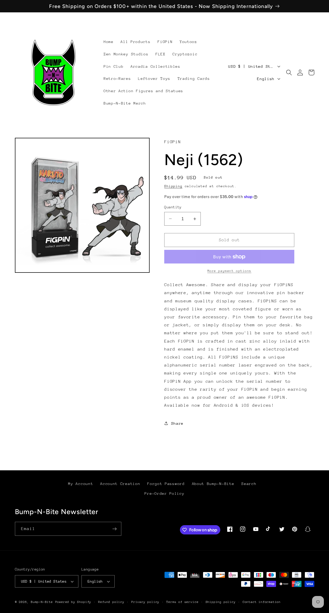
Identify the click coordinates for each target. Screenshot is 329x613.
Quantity (173, 207)
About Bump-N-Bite (213, 483)
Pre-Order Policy (164, 493)
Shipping (173, 186)
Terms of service (182, 602)
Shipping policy (221, 602)
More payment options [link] (229, 271)
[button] (289, 72)
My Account (80, 483)
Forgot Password (166, 483)
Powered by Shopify (73, 602)
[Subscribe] (114, 529)
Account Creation (120, 483)
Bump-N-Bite (42, 602)
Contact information (262, 602)
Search (248, 483)
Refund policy (111, 602)
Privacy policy (145, 602)
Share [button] (177, 423)
